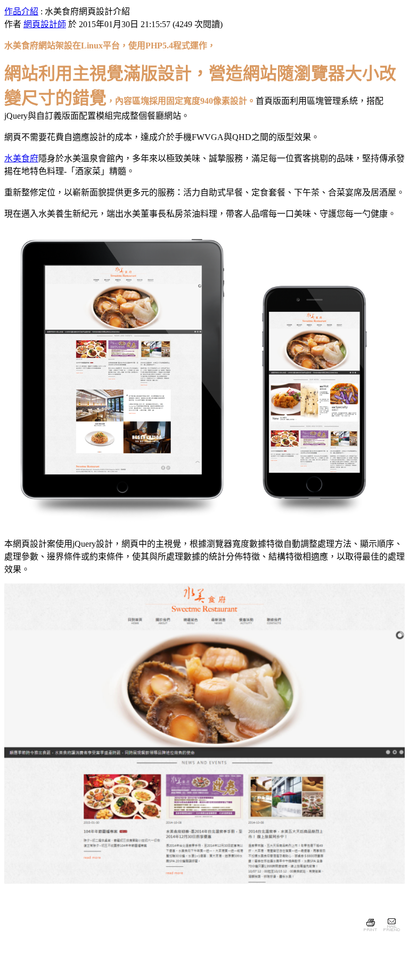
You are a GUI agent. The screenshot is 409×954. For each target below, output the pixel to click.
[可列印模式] (370, 932)
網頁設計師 (44, 24)
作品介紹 (21, 11)
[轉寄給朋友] (391, 932)
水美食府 (21, 158)
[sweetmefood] (204, 525)
